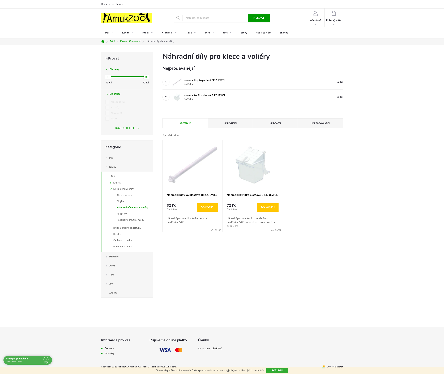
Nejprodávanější (320, 123)
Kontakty (120, 4)
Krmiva (117, 182)
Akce (114, 107)
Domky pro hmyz (122, 246)
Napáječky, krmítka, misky (130, 220)
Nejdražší (275, 123)
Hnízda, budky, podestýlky (127, 228)
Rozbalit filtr (125, 128)
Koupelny (122, 213)
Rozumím (277, 370)
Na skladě (117, 102)
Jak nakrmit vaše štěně (210, 348)
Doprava (105, 4)
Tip (114, 118)
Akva (112, 265)
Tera (111, 274)
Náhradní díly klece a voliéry (132, 207)
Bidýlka (120, 201)
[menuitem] (109, 32)
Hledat (258, 18)
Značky (113, 292)
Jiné (111, 283)
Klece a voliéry (124, 195)
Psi (111, 158)
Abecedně (185, 123)
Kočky (112, 167)
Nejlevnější (230, 123)
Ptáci (112, 176)
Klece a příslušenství (124, 188)
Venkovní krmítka (122, 240)
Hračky (117, 234)
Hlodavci (114, 256)
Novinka (116, 113)
